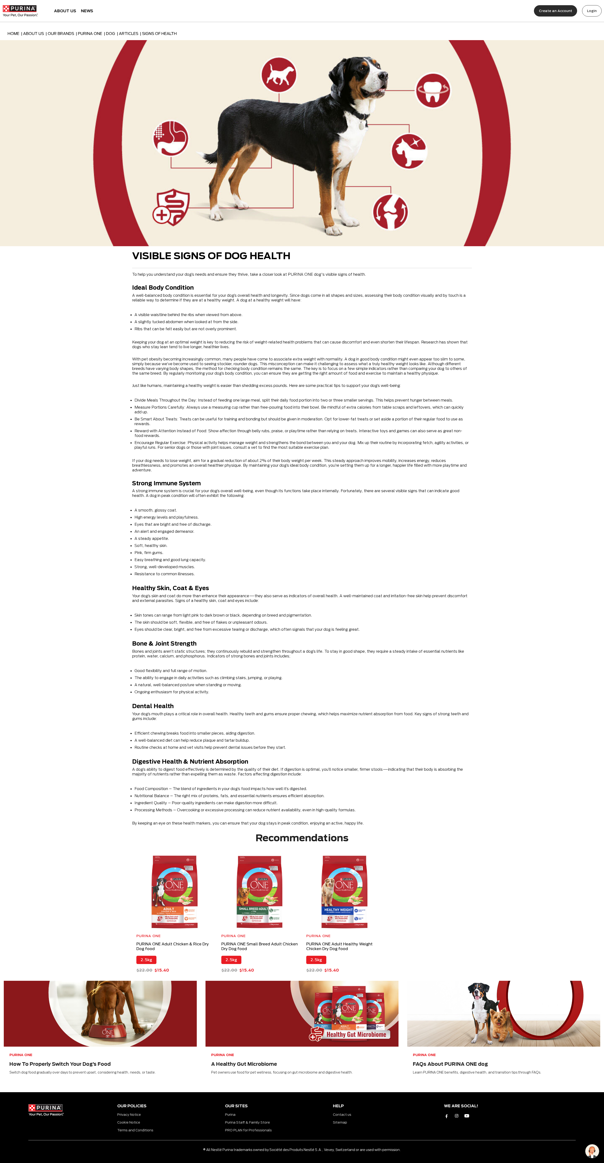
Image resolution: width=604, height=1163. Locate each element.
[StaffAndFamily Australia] (20, 10)
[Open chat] (592, 1151)
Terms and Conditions (135, 1130)
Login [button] (592, 11)
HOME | (15, 33)
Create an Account (555, 11)
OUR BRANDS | (63, 33)
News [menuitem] (87, 10)
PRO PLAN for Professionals (248, 1130)
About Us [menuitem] (65, 10)
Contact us (342, 1114)
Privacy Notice (129, 1114)
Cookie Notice (128, 1122)
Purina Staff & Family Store (247, 1122)
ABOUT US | (35, 33)
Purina (230, 1114)
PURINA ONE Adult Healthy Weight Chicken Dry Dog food (339, 946)
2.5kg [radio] (146, 959)
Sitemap (340, 1122)
